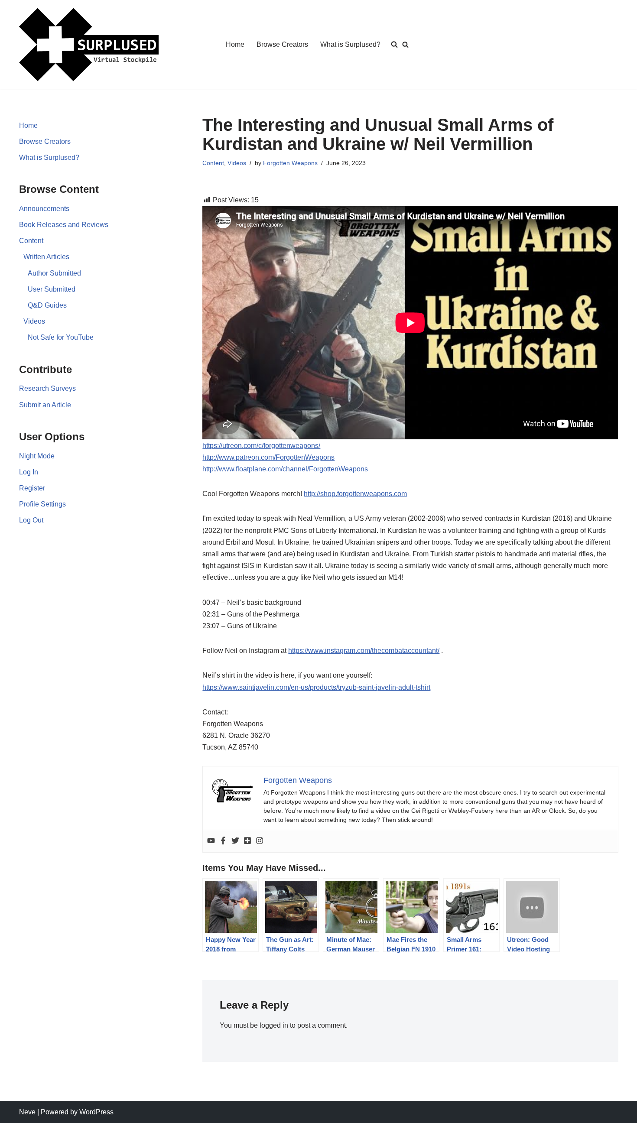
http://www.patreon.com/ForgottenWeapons (268, 457)
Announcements (44, 208)
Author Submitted (54, 273)
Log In (28, 472)
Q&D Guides (47, 305)
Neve (27, 1112)
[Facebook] (223, 841)
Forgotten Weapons (290, 162)
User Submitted (51, 289)
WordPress (96, 1112)
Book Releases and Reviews (63, 224)
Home (235, 44)
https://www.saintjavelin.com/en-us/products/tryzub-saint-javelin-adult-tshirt (316, 687)
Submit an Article (45, 405)
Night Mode (37, 456)
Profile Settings (42, 504)
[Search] (405, 44)
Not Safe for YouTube (61, 337)
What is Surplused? (350, 44)
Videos (34, 321)
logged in (274, 1025)
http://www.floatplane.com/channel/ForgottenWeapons (285, 469)
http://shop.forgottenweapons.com (355, 493)
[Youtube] (211, 841)
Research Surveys (47, 388)
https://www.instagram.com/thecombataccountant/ (363, 650)
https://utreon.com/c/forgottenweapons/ (261, 445)
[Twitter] (235, 841)
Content (31, 240)
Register (32, 488)
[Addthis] (247, 841)
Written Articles (46, 256)
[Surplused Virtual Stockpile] (89, 44)
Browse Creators (282, 44)
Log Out (31, 520)
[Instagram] (259, 841)
